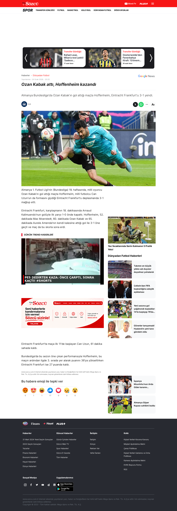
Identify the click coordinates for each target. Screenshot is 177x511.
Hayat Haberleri (29, 462)
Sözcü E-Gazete (63, 453)
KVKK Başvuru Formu (132, 465)
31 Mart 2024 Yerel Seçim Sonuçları (38, 439)
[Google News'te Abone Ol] (146, 76)
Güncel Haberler (64, 433)
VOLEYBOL (86, 10)
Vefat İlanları (95, 453)
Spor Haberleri (62, 448)
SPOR (28, 10)
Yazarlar (26, 448)
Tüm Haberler (62, 457)
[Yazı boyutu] (153, 104)
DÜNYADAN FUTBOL (102, 10)
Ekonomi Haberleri (30, 457)
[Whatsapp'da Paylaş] (141, 104)
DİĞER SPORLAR (121, 10)
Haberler (25, 75)
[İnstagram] (25, 484)
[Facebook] (31, 484)
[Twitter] (37, 484)
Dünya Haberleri (29, 466)
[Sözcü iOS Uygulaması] (64, 484)
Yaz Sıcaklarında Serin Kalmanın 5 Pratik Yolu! (130, 248)
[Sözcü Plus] (60, 423)
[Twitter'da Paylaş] (135, 104)
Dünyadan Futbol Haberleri (125, 255)
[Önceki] (26, 58)
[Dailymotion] (48, 484)
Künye (92, 444)
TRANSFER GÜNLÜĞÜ (45, 10)
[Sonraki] (151, 58)
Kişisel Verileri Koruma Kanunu (136, 439)
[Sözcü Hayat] (48, 423)
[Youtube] (42, 484)
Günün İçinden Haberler (66, 439)
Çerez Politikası (130, 448)
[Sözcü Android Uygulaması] (64, 489)
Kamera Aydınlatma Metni (134, 460)
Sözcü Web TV (62, 444)
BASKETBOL (72, 10)
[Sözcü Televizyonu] (25, 423)
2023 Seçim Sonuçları (32, 444)
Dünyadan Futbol (41, 75)
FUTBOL (61, 10)
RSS (125, 469)
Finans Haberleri (29, 453)
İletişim (93, 439)
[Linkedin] (54, 484)
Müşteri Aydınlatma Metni (134, 444)
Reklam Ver (95, 448)
